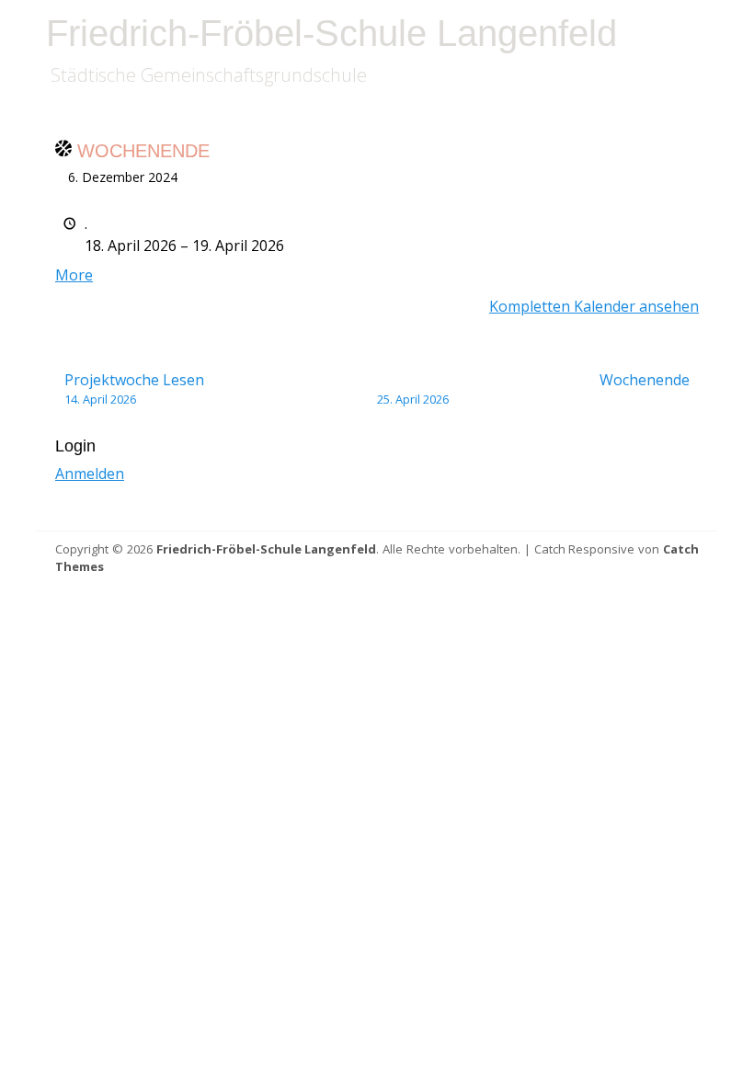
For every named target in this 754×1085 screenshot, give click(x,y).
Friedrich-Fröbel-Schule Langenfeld (331, 33)
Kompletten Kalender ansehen (594, 306)
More (74, 275)
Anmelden (89, 473)
